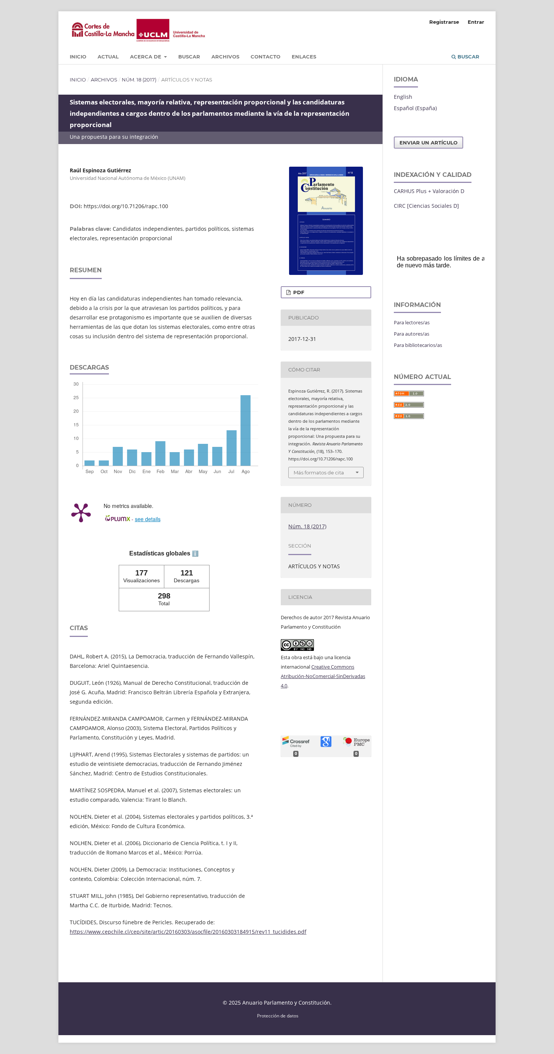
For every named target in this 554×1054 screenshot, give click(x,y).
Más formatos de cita (319, 472)
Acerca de (146, 57)
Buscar (189, 57)
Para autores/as (411, 333)
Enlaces (304, 57)
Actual (108, 57)
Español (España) (415, 108)
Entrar (476, 22)
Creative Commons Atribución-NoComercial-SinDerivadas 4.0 (323, 676)
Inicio (78, 57)
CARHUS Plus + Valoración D (429, 191)
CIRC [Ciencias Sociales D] (426, 205)
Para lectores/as (412, 322)
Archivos (225, 57)
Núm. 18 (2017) (139, 80)
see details (148, 519)
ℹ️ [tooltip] (195, 554)
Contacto (265, 57)
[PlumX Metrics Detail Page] (81, 512)
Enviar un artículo (428, 143)
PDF (298, 292)
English (403, 96)
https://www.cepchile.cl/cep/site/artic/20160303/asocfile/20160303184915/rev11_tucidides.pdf (188, 931)
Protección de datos (277, 1016)
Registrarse (444, 22)
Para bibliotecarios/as (418, 345)
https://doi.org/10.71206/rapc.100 (126, 206)
